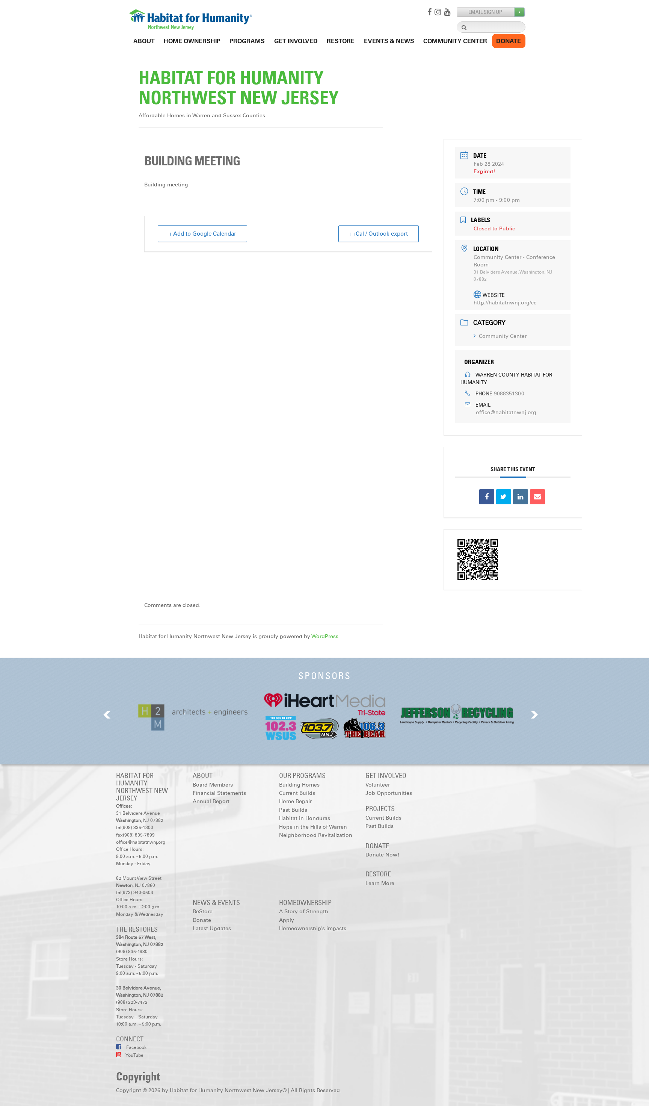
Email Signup (491, 12)
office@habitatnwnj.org (506, 412)
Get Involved (296, 41)
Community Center (455, 41)
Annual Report (211, 801)
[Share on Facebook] (486, 496)
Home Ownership (192, 41)
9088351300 (509, 393)
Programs (247, 41)
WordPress (324, 636)
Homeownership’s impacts (312, 928)
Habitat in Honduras (304, 818)
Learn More (379, 883)
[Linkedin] (520, 496)
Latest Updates (212, 928)
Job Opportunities (388, 793)
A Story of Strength (303, 911)
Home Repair (295, 801)
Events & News (389, 41)
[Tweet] (503, 496)
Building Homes (299, 785)
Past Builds (293, 810)
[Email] (537, 496)
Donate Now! (382, 855)
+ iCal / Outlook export (378, 233)
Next (534, 714)
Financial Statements (219, 793)
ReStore (341, 41)
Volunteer (377, 785)
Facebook (135, 1047)
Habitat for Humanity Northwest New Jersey (239, 88)
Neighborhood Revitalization (315, 835)
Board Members (213, 785)
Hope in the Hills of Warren (313, 827)
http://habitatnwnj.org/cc (505, 303)
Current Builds (297, 793)
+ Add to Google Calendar (202, 233)
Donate (508, 41)
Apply (286, 920)
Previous (107, 714)
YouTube (134, 1055)
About (144, 41)
